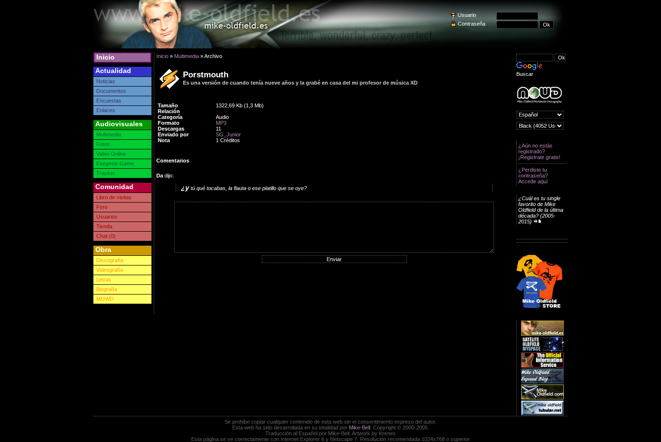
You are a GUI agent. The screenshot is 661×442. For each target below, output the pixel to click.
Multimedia (108, 134)
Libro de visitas (114, 197)
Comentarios (172, 160)
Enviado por (173, 134)
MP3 (221, 123)
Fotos (103, 144)
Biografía (106, 289)
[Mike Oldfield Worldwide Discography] (539, 95)
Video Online (111, 154)
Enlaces (105, 110)
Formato (169, 123)
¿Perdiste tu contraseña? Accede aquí (533, 175)
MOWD (105, 299)
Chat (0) (106, 236)
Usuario (467, 15)
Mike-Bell (359, 427)
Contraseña (471, 24)
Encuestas (108, 100)
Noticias (105, 81)
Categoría (170, 117)
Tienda (104, 226)
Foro (101, 207)
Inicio (105, 57)
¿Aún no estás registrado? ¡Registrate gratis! (539, 151)
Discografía (109, 260)
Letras (103, 279)
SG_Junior (228, 134)
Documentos (111, 91)
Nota (164, 140)
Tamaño (168, 105)
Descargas (171, 129)
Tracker (105, 173)
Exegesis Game (115, 163)
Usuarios (107, 217)
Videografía (109, 270)
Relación (169, 111)
